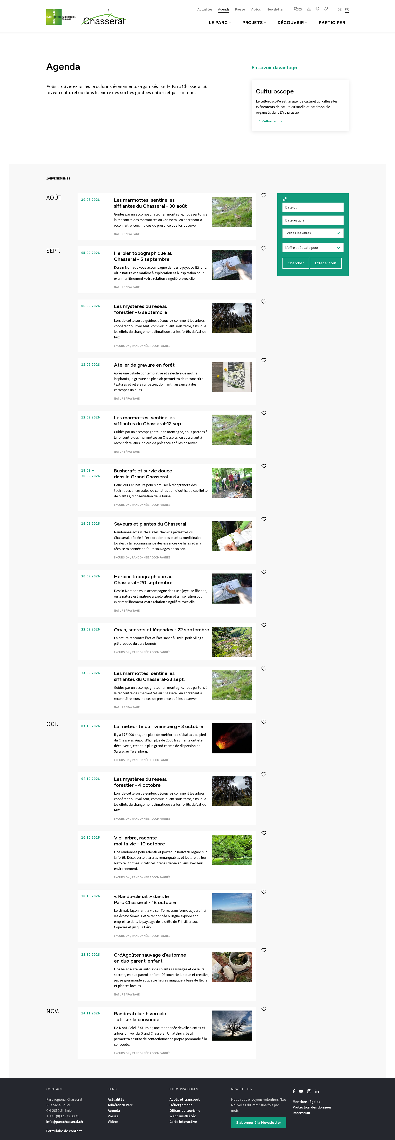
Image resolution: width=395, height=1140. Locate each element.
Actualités (205, 9)
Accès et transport (185, 1099)
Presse (240, 9)
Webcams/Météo (183, 1116)
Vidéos (256, 9)
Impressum (301, 1113)
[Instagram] (309, 1091)
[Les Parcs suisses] (62, 17)
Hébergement (181, 1105)
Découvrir (291, 22)
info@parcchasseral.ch (64, 1121)
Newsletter (274, 9)
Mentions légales (306, 1101)
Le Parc (218, 22)
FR (347, 9)
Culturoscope (272, 121)
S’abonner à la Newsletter (258, 1122)
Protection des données (312, 1107)
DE (339, 9)
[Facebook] (293, 1091)
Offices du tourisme (185, 1110)
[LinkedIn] (317, 1091)
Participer (332, 22)
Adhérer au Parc (120, 1105)
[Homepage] (103, 17)
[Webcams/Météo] (298, 9)
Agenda (223, 9)
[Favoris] (326, 9)
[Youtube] (301, 1091)
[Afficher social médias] (318, 9)
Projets (252, 22)
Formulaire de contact (64, 1131)
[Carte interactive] (309, 9)
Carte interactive (183, 1121)
